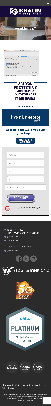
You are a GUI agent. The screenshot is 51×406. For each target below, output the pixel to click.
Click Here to (25, 141)
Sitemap (11, 388)
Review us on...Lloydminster (25, 367)
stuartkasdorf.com (42, 394)
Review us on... (12, 365)
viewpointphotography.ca (25, 400)
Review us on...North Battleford (38, 367)
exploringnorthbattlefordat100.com (32, 396)
